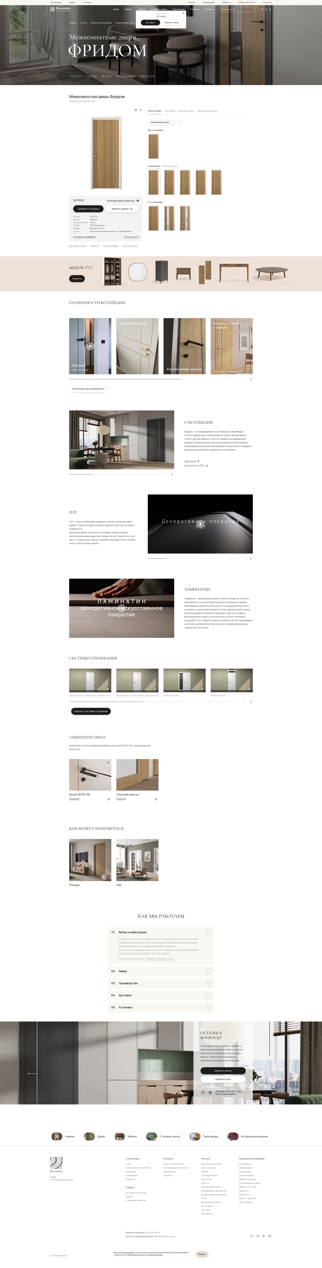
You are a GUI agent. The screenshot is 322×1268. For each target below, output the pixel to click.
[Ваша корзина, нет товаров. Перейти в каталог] (262, 9)
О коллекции (91, 76)
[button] (137, 346)
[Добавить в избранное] (140, 109)
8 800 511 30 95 (153, 1232)
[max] (264, 1236)
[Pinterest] (270, 1236)
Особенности (75, 76)
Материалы (107, 76)
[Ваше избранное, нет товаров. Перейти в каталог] (266, 9)
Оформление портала (207, 111)
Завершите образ (147, 76)
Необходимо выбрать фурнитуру (121, 201)
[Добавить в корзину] (108, 799)
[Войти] (270, 9)
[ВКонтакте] (203, 1093)
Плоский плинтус (127, 794)
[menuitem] (116, 9)
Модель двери (154, 111)
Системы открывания (126, 76)
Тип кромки (169, 111)
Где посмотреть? (131, 237)
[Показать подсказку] (180, 122)
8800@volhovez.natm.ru (165, 1236)
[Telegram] (210, 1093)
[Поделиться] (135, 109)
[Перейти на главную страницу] (60, 9)
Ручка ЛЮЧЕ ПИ (79, 794)
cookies (130, 1252)
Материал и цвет (186, 111)
